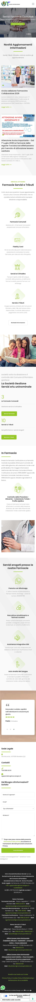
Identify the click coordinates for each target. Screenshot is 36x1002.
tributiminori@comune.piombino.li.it (20, 950)
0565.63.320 (20, 964)
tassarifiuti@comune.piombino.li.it (19, 934)
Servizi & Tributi (9, 437)
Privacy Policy (6, 978)
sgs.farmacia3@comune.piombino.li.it (18, 920)
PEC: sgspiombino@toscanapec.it (17, 885)
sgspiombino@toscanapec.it (11, 776)
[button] (7, 729)
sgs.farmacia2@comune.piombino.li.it (18, 913)
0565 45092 (22, 911)
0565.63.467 (29, 931)
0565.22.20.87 (24, 918)
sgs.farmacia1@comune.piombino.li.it (18, 906)
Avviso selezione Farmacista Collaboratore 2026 (14, 92)
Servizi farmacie (9, 414)
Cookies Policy (17, 978)
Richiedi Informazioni (18, 323)
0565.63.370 (20, 948)
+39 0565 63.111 (6, 770)
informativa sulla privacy (12, 842)
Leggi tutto (5, 107)
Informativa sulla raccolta (11, 1000)
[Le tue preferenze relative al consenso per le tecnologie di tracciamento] (33, 999)
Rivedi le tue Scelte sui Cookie (18, 974)
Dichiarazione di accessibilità (18, 980)
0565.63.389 (19, 931)
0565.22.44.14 (20, 904)
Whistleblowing (28, 978)
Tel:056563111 (18, 888)
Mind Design (16, 990)
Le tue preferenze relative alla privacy (20, 996)
